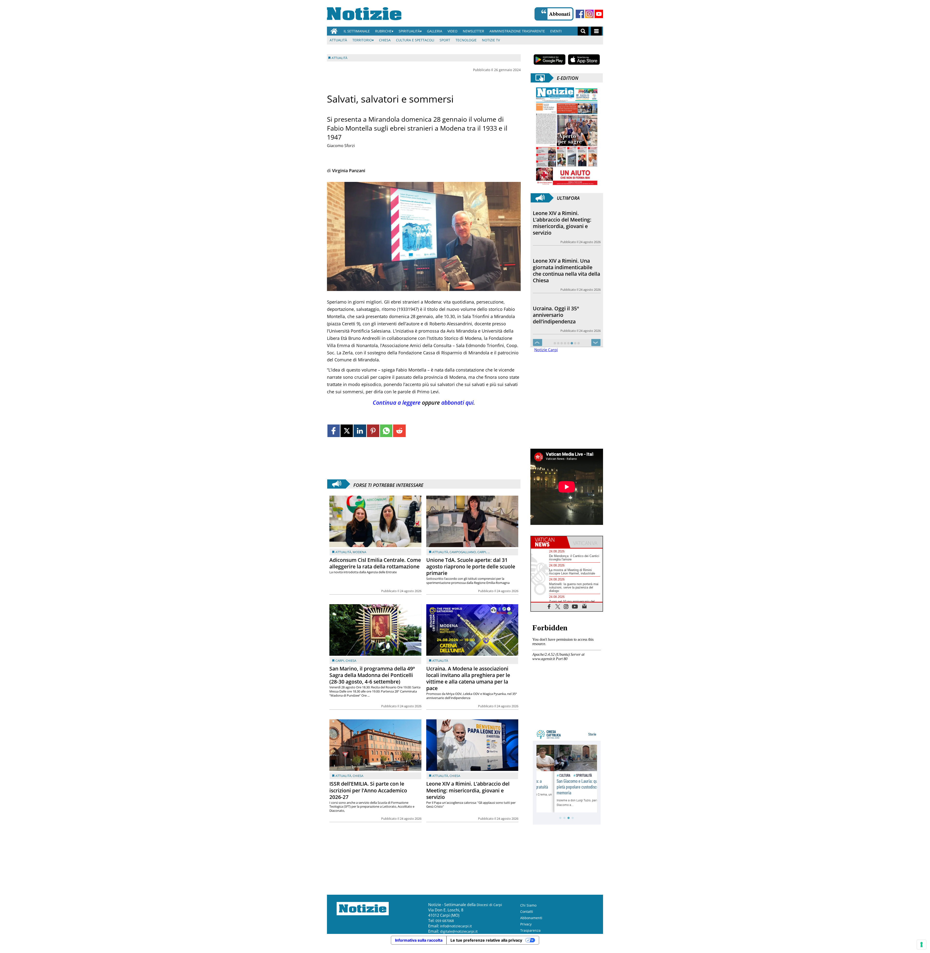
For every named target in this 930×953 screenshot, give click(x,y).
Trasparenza (530, 930)
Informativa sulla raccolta (418, 940)
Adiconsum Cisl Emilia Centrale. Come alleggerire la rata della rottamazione (375, 563)
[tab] (549, 542)
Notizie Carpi (546, 349)
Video (452, 31)
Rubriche (383, 31)
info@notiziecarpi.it (456, 926)
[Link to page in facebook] (333, 430)
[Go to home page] (334, 31)
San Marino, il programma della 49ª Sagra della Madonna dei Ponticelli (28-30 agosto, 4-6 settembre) (372, 675)
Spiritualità (409, 31)
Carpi (481, 552)
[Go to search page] (583, 31)
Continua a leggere (396, 402)
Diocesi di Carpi (489, 904)
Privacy (526, 924)
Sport (445, 40)
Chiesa (385, 40)
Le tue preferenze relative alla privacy (486, 940)
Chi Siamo (528, 905)
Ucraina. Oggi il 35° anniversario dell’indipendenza (556, 269)
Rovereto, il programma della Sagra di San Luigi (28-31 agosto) (566, 313)
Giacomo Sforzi (341, 145)
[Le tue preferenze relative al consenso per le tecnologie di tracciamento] (921, 944)
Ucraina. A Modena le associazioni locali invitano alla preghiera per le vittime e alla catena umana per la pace (468, 678)
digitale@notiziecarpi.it (459, 931)
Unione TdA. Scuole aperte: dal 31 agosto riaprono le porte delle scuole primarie (470, 566)
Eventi (556, 31)
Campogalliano (463, 552)
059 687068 (444, 920)
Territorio (362, 40)
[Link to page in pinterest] (373, 430)
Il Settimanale (357, 31)
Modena (359, 552)
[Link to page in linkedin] (360, 430)
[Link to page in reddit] (399, 430)
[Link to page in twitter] (347, 430)
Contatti (526, 911)
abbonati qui (457, 402)
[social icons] (549, 606)
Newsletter (473, 31)
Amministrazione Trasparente (517, 31)
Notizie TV (491, 40)
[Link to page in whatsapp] (386, 430)
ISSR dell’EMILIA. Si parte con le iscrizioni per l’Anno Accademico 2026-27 (368, 790)
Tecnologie (466, 40)
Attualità (338, 40)
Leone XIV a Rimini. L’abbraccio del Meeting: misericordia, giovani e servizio (468, 790)
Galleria (434, 31)
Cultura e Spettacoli (415, 40)
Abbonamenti (531, 918)
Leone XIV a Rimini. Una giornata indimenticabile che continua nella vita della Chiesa (566, 223)
